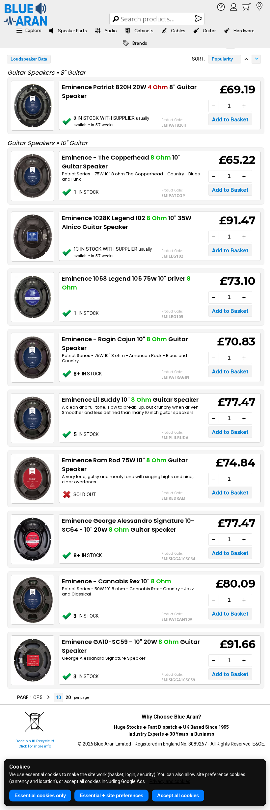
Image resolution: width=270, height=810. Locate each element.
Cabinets (143, 31)
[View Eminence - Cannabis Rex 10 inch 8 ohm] (32, 600)
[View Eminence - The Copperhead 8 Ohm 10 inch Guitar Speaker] (32, 176)
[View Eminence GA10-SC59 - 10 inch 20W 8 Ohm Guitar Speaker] (32, 660)
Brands (139, 43)
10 (58, 697)
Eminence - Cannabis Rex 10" (116, 581)
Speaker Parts (72, 31)
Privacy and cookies (169, 781)
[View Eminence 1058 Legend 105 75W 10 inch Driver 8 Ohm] (32, 297)
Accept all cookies (178, 795)
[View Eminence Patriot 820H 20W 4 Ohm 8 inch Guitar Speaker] (32, 106)
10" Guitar (74, 143)
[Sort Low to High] (246, 59)
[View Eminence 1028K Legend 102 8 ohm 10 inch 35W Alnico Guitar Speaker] (32, 237)
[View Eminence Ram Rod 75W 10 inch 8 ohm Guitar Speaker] (32, 479)
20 (68, 697)
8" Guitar (73, 72)
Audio (110, 31)
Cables (178, 31)
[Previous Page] (11, 697)
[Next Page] (48, 697)
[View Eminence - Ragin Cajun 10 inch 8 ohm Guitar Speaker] (32, 358)
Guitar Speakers (31, 72)
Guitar (209, 31)
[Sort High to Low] (256, 59)
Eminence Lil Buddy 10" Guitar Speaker (130, 399)
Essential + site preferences (111, 795)
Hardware (243, 31)
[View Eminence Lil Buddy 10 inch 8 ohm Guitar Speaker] (32, 418)
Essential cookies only (40, 795)
